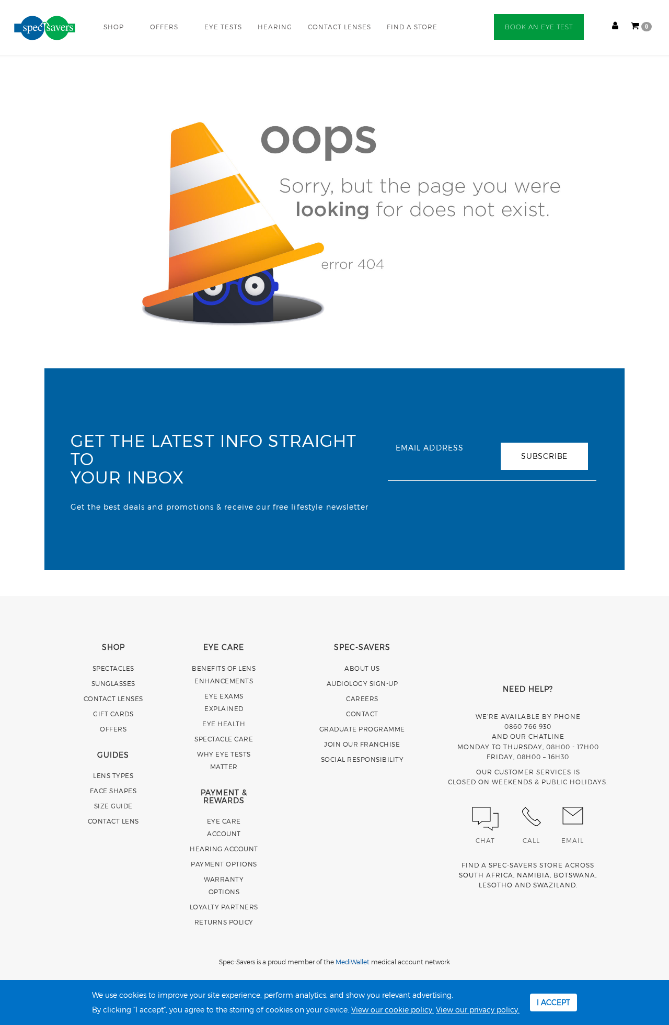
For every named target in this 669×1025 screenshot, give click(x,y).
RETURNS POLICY (223, 922)
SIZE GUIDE (113, 805)
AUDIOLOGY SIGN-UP (362, 683)
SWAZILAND (554, 884)
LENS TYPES (113, 775)
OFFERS (164, 26)
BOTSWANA (574, 874)
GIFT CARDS (113, 713)
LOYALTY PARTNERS (224, 906)
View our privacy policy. (478, 1009)
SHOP (113, 26)
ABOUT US (361, 668)
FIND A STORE (412, 26)
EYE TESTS (223, 26)
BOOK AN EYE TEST (539, 27)
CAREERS (362, 698)
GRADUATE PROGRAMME (362, 729)
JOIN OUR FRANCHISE (362, 744)
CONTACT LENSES (339, 26)
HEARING (275, 26)
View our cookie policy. (392, 1009)
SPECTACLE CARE (223, 738)
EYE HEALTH (223, 723)
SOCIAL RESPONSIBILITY (362, 759)
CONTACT (362, 713)
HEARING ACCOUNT (224, 848)
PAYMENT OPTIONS (224, 864)
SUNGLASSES (113, 683)
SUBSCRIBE (544, 456)
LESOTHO (496, 884)
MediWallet (353, 961)
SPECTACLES (113, 668)
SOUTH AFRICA (486, 874)
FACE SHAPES (113, 790)
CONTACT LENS (113, 821)
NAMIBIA (533, 874)
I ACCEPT (553, 1002)
